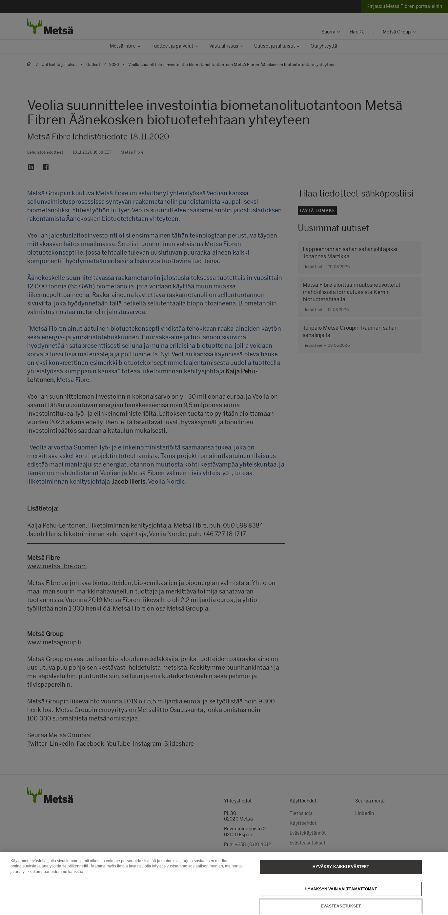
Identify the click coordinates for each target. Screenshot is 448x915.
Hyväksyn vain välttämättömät (341, 888)
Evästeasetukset (341, 906)
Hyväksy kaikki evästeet (341, 866)
